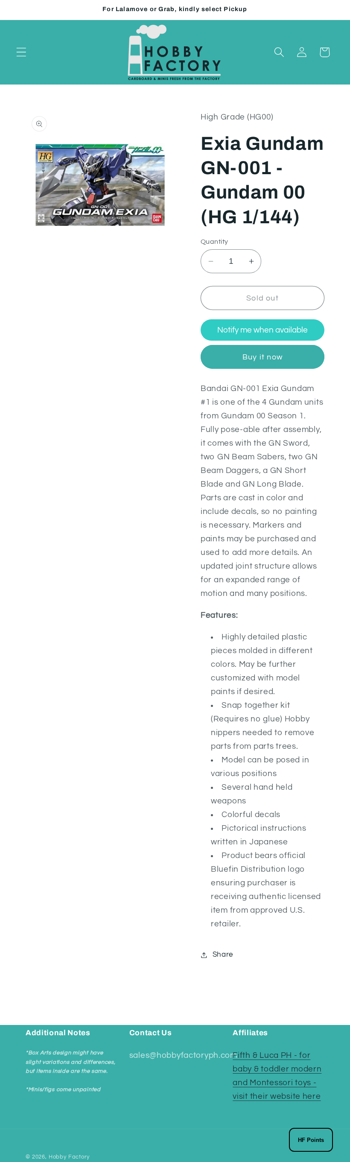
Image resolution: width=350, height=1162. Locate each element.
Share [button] (223, 954)
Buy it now (262, 357)
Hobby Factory (69, 1157)
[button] (21, 52)
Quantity (214, 241)
